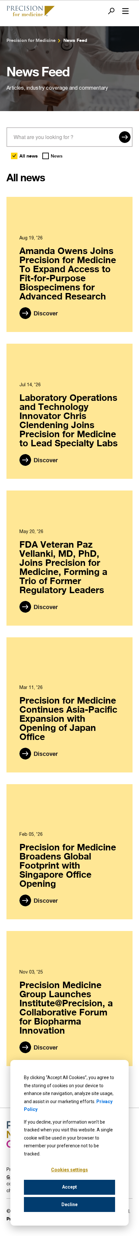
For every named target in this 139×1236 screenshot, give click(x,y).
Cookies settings (69, 1169)
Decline (69, 1204)
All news (28, 156)
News (56, 156)
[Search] (125, 137)
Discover (46, 313)
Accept (69, 1187)
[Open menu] (125, 11)
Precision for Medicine (31, 40)
